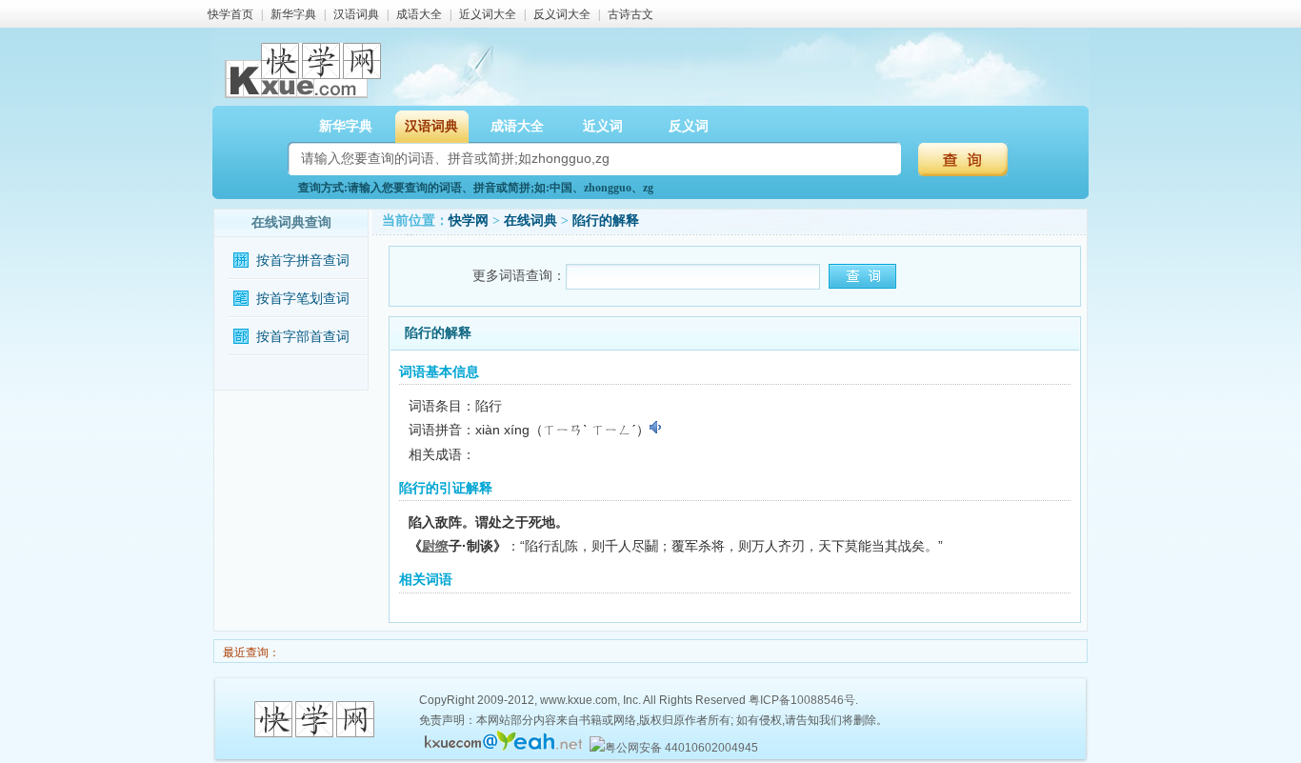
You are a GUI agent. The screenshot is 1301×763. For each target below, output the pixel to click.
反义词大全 (561, 14)
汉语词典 (356, 14)
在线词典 (530, 220)
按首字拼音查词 (303, 260)
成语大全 (419, 14)
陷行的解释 (605, 220)
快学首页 (230, 14)
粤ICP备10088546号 (802, 700)
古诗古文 (630, 14)
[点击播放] (657, 427)
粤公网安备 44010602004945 (681, 747)
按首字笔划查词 (303, 298)
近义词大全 (487, 14)
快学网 (469, 220)
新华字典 (293, 14)
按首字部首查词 (303, 337)
